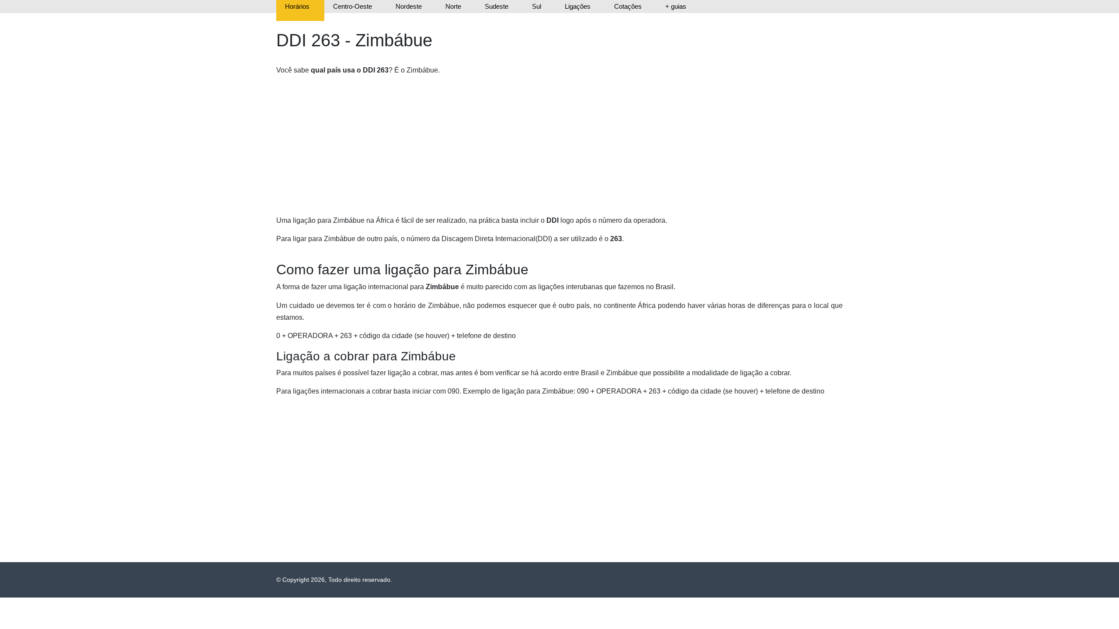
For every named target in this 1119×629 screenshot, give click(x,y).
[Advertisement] (538, 144)
